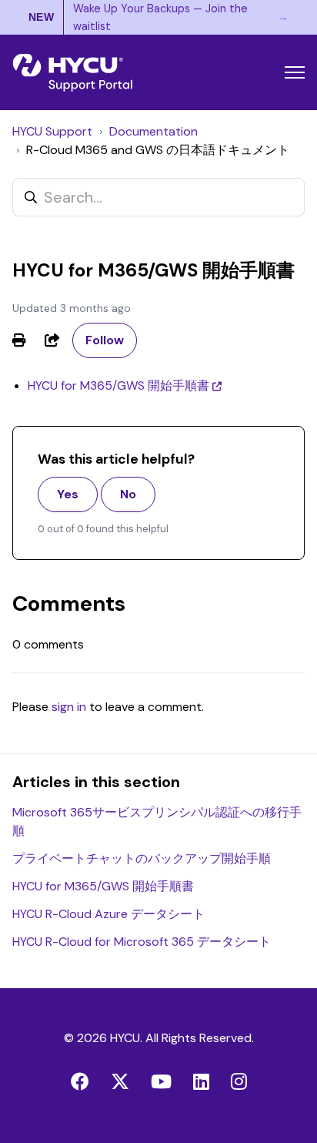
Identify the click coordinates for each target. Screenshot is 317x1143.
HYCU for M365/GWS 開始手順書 (118, 385)
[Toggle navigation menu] (295, 72)
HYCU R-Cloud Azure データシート (108, 914)
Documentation (153, 131)
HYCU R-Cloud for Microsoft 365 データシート (141, 942)
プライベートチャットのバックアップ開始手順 (141, 858)
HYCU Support (52, 131)
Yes (67, 494)
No (128, 494)
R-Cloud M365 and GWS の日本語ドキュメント (157, 150)
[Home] (72, 72)
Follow (104, 340)
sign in (69, 707)
